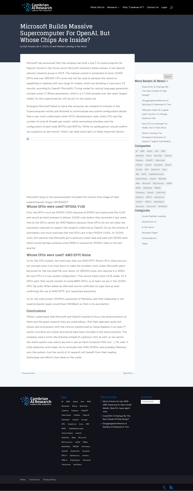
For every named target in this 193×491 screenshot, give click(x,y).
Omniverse (140, 192)
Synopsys (140, 206)
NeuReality (147, 188)
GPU (146, 169)
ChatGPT (149, 160)
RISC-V (149, 197)
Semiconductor (149, 238)
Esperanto (158, 165)
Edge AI (148, 165)
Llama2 (153, 179)
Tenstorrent (151, 206)
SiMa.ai (148, 202)
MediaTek (162, 179)
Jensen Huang (141, 179)
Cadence (168, 156)
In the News (81, 46)
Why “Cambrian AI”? (133, 7)
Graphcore (155, 169)
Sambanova (159, 197)
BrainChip (158, 156)
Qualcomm (160, 192)
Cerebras (139, 160)
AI (137, 151)
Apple (149, 151)
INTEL (144, 174)
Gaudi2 (168, 165)
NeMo (138, 188)
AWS (163, 151)
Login (164, 7)
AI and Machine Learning (62, 46)
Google (139, 169)
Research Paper (150, 232)
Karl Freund (28, 46)
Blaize (149, 156)
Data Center (160, 160)
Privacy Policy (49, 479)
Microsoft (146, 183)
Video (145, 243)
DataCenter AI (149, 221)
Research (112, 7)
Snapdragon (159, 202)
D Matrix (139, 165)
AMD (142, 151)
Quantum (139, 197)
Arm (156, 151)
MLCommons (158, 183)
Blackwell (140, 156)
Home (22, 479)
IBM (137, 174)
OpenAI (150, 192)
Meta (138, 183)
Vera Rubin (162, 206)
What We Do (97, 7)
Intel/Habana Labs (156, 174)
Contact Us (153, 7)
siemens (139, 202)
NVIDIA (158, 188)
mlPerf (169, 183)
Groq (164, 169)
